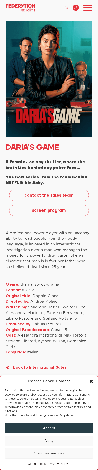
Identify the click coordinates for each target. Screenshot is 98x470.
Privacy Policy (58, 463)
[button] (91, 381)
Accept (49, 428)
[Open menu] (87, 8)
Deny (49, 441)
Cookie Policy (37, 463)
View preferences (49, 453)
